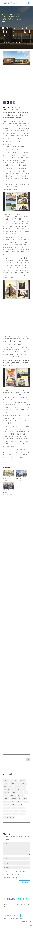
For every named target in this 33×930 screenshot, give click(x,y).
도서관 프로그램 (14, 792)
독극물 (26, 792)
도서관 (11, 786)
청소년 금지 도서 (7, 814)
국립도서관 (24, 783)
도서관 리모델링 (16, 789)
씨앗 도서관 (26, 801)
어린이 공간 (19, 804)
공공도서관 (18, 783)
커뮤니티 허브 (22, 814)
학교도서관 (6, 817)
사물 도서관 (24, 798)
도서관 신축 (23, 789)
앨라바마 (13, 804)
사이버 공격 (12, 801)
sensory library (22, 780)
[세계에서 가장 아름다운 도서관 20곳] (8, 473)
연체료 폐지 (6, 811)
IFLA (11, 780)
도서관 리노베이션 (7, 789)
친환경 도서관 (14, 814)
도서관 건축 (17, 786)
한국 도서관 (12, 817)
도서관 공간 (23, 786)
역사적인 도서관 (21, 808)
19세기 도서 (6, 780)
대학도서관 (6, 786)
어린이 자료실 (13, 808)
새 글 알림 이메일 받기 (11, 878)
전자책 (11, 811)
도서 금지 (21, 792)
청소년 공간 (23, 811)
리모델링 (5, 795)
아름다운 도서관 (7, 804)
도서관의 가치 (6, 792)
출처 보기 (5, 462)
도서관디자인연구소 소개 (12, 915)
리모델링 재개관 (12, 795)
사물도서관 (6, 801)
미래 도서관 (6, 798)
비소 (19, 798)
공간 (13, 42)
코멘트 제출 (24, 882)
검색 (28, 760)
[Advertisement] (16, 83)
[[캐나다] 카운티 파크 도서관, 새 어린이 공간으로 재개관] (8, 485)
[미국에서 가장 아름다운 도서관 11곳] (21, 473)
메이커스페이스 (20, 795)
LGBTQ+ (15, 780)
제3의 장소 (17, 811)
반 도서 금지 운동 (13, 798)
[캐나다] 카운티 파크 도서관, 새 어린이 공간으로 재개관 (8, 491)
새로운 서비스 (19, 801)
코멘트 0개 (17, 42)
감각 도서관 (11, 783)
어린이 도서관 (6, 808)
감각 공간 (6, 783)
